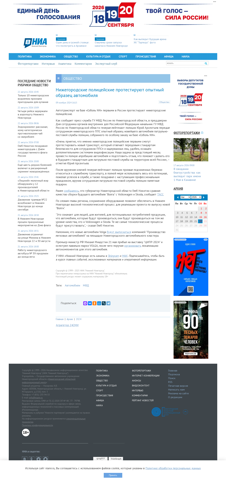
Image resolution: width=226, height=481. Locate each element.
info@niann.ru (36, 397)
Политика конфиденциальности (37, 425)
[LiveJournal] (104, 303)
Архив (70, 319)
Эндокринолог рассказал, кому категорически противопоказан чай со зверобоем (33, 131)
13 (191, 217)
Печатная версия (178, 385)
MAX (124, 256)
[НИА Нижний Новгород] (35, 47)
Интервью (48, 64)
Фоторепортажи (28, 64)
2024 (78, 319)
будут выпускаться (119, 232)
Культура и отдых (98, 56)
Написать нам (176, 389)
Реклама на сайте (178, 393)
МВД (86, 285)
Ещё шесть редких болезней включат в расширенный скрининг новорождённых (34, 168)
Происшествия (146, 56)
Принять (113, 475)
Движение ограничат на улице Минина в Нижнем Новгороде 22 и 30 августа (34, 238)
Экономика (48, 56)
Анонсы (136, 380)
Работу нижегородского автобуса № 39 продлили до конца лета (33, 253)
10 (177, 217)
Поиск (171, 378)
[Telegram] (108, 303)
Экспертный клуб (106, 64)
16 (205, 217)
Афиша (168, 56)
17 (177, 221)
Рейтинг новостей (143, 400)
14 (195, 217)
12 (186, 217)
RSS (170, 382)
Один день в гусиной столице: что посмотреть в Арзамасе (72, 44)
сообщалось (71, 191)
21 (195, 221)
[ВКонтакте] (90, 303)
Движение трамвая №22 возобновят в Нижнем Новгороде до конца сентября (32, 204)
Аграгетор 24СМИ (67, 325)
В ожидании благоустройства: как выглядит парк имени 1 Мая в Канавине (187, 174)
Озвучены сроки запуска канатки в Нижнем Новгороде (111, 44)
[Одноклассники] (94, 303)
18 (181, 221)
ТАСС (160, 194)
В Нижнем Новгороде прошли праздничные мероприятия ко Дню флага (34, 222)
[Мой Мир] (99, 303)
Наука (185, 56)
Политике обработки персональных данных (173, 468)
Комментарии (83, 64)
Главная (60, 319)
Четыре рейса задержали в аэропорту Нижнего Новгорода (32, 114)
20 (191, 221)
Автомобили (72, 285)
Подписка (174, 374)
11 (181, 217)
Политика (25, 56)
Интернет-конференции (145, 375)
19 (186, 221)
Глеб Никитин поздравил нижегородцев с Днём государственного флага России (32, 150)
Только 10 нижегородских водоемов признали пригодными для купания (33, 99)
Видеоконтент (141, 385)
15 (200, 217)
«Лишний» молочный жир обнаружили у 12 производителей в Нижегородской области (33, 185)
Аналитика (64, 64)
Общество (71, 56)
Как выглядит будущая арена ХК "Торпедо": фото (150, 40)
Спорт (123, 56)
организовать (132, 246)
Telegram (113, 256)
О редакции (175, 397)
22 (200, 221)
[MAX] (85, 303)
